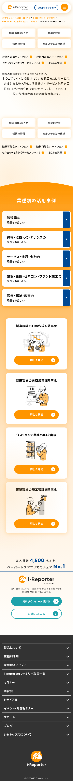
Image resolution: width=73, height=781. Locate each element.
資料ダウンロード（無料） (36, 601)
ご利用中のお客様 (46, 7)
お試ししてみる (36, 613)
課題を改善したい (17, 219)
